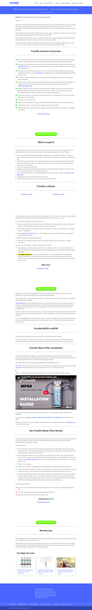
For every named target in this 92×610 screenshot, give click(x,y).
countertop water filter (31, 459)
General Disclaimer (33, 604)
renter (64, 457)
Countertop (75, 3)
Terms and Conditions (46, 604)
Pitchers (58, 3)
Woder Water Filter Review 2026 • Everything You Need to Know (45, 571)
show (22, 20)
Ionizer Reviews (49, 3)
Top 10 (41, 3)
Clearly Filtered (20, 303)
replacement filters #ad (25, 86)
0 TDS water (39, 73)
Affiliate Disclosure (66, 604)
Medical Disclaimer (22, 604)
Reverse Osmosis (66, 3)
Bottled (81, 3)
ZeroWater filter (22, 66)
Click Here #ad (70, 422)
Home (36, 3)
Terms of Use (56, 604)
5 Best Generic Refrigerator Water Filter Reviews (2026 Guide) (65, 571)
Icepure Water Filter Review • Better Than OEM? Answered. (25, 571)
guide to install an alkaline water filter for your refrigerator (44, 417)
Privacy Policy (12, 604)
